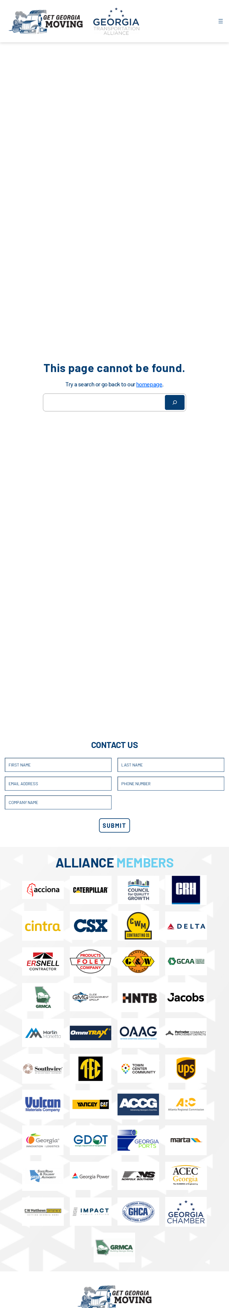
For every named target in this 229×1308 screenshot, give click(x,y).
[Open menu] (220, 21)
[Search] (175, 402)
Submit (114, 825)
